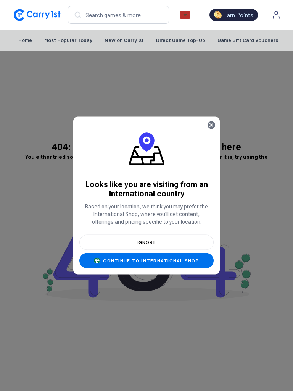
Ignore (146, 242)
